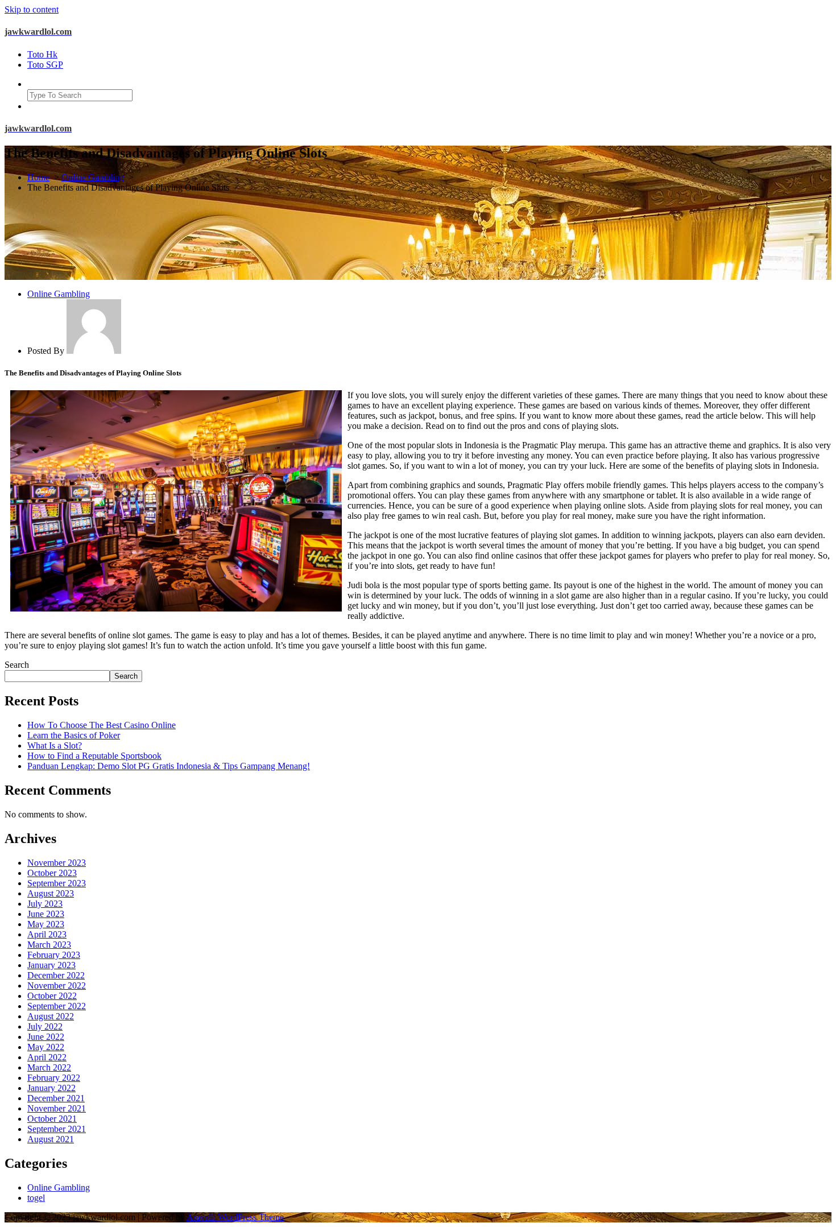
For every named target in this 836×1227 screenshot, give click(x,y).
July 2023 (45, 903)
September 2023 (56, 883)
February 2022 (53, 1078)
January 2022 (51, 1088)
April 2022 (47, 1057)
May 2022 (45, 1047)
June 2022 (45, 1037)
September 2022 (56, 1006)
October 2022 (52, 996)
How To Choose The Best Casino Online (101, 725)
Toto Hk (42, 54)
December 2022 (56, 975)
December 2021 (56, 1098)
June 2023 (45, 914)
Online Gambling (92, 177)
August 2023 (50, 893)
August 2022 (50, 1016)
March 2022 (49, 1067)
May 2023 (45, 924)
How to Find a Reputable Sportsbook (94, 756)
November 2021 (56, 1108)
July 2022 (45, 1026)
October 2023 (52, 873)
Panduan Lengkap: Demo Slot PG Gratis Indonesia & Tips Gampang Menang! (168, 766)
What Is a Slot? (54, 745)
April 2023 (47, 934)
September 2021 (56, 1129)
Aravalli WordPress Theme (235, 1217)
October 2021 (52, 1118)
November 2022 (56, 985)
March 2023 (49, 944)
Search (17, 665)
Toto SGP (45, 64)
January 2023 (51, 965)
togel (36, 1198)
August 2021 (50, 1139)
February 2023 (53, 955)
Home (38, 177)
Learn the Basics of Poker (73, 735)
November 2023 (56, 862)
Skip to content (32, 9)
